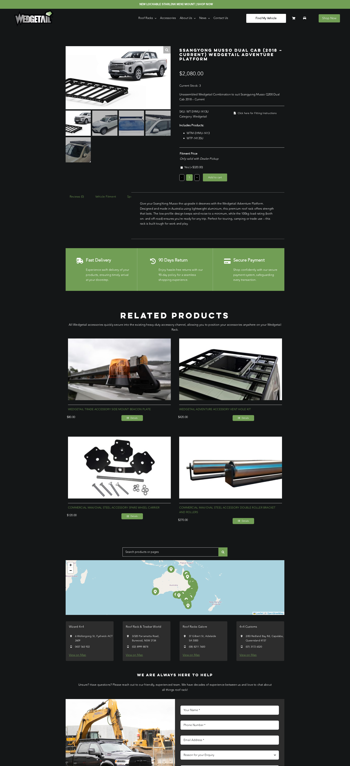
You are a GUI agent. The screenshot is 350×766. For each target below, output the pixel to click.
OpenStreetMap (275, 613)
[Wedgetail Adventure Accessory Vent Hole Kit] (230, 341)
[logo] (34, 11)
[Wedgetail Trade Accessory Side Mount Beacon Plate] (119, 341)
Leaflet (259, 613)
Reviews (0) (77, 197)
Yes (193, 167)
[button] (179, 595)
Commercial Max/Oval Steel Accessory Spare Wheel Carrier (114, 508)
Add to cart (215, 177)
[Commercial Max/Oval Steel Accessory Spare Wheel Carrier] (119, 439)
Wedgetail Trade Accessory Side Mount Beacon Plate (109, 409)
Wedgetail (200, 116)
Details (134, 418)
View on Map (77, 655)
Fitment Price (188, 153)
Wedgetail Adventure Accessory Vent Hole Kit (215, 409)
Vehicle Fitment (105, 197)
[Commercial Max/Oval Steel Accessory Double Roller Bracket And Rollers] (230, 439)
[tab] (77, 196)
